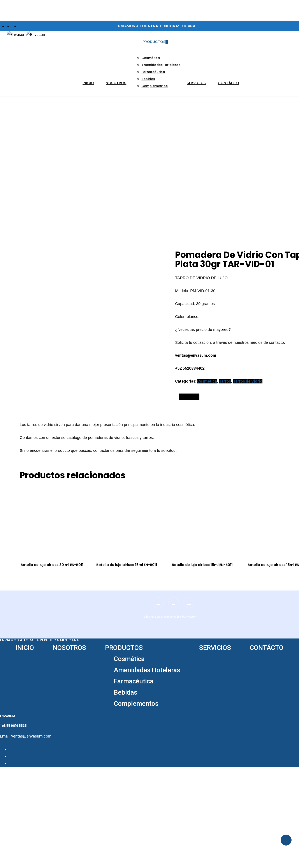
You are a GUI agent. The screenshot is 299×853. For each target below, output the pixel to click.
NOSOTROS (69, 647)
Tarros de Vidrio (247, 381)
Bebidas (125, 692)
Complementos (136, 703)
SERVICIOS (215, 647)
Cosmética (207, 381)
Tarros (225, 381)
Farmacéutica (133, 681)
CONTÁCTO (266, 647)
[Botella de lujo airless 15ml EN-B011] (131, 520)
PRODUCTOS (124, 647)
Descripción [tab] (189, 396)
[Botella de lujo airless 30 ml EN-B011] (55, 520)
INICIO (25, 647)
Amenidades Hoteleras (147, 670)
